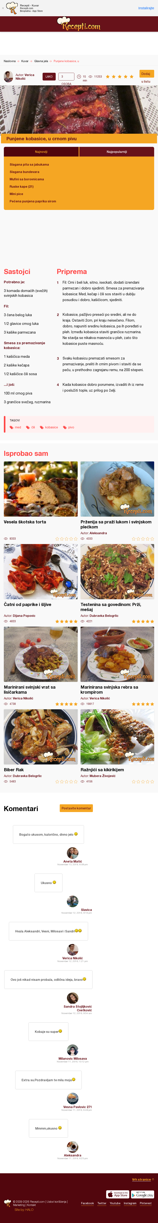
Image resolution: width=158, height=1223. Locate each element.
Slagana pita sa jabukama (29, 164)
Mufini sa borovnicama (27, 179)
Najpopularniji (117, 151)
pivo (71, 427)
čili (33, 427)
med (18, 427)
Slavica (86, 909)
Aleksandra (72, 1155)
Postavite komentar (76, 808)
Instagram (130, 1203)
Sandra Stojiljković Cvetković (78, 1008)
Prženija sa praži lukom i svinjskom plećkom (117, 501)
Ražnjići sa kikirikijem (117, 746)
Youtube (115, 1203)
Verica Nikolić (25, 76)
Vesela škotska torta (41, 501)
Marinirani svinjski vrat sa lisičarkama (41, 666)
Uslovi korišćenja (56, 1201)
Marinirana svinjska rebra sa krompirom (117, 666)
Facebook (87, 1203)
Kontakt (31, 1205)
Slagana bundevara (24, 172)
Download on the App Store (117, 1194)
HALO (29, 1209)
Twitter (101, 1203)
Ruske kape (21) (22, 186)
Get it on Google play (142, 1194)
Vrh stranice (141, 1179)
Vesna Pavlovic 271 (77, 1107)
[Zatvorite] (3, 8)
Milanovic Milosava (73, 1058)
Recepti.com (79, 23)
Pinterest (146, 1203)
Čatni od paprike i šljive (41, 583)
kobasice (51, 427)
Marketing (19, 1205)
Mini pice (16, 194)
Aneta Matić (72, 861)
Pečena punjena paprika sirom (33, 201)
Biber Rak (41, 746)
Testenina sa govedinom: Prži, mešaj (117, 583)
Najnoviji (41, 151)
